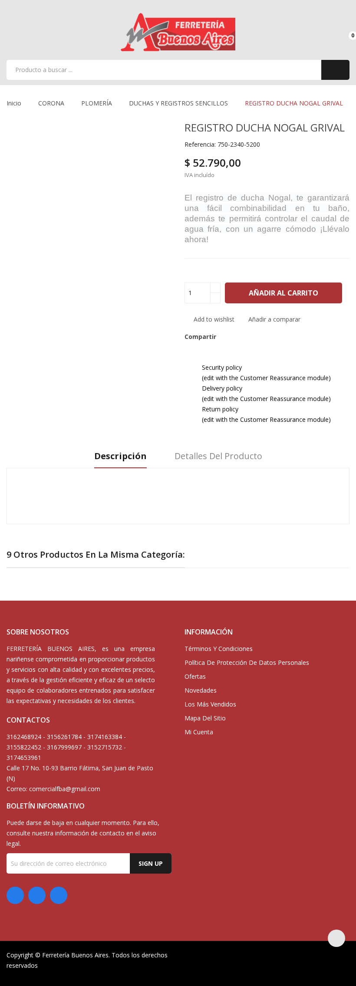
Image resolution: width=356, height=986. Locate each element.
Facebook (15, 895)
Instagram (58, 895)
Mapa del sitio (205, 718)
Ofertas (195, 676)
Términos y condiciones (219, 648)
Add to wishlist (213, 319)
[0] (345, 32)
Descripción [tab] (120, 456)
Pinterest (257, 336)
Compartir (228, 336)
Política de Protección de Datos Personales (247, 662)
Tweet (242, 336)
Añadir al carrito (283, 293)
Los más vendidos (210, 704)
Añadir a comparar (274, 319)
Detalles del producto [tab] (218, 456)
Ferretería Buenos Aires (75, 955)
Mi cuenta (199, 732)
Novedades (201, 690)
